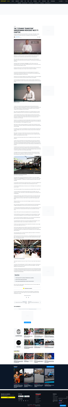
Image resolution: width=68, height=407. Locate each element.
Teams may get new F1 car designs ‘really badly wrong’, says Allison (25, 277)
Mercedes (26, 63)
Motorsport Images (21, 175)
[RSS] (28, 400)
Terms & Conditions (30, 404)
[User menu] (67, 1)
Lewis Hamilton (21, 178)
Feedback (54, 395)
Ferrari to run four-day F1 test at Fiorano (21, 279)
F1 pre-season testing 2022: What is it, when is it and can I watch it (25, 281)
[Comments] (40, 37)
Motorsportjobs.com (38, 398)
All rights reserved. (37, 405)
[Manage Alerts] (28, 297)
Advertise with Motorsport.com (56, 396)
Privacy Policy (38, 404)
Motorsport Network (32, 405)
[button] (27, 47)
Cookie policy (34, 404)
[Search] (65, 1)
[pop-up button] (38, 53)
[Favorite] (38, 37)
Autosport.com (37, 399)
